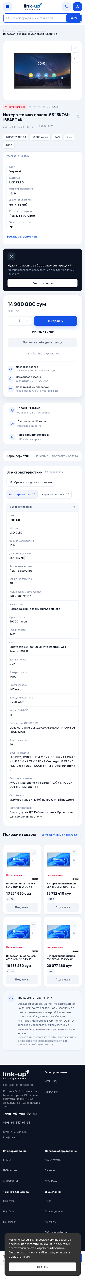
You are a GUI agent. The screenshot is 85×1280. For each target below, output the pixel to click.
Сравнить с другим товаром (33, 482)
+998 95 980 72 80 (20, 1114)
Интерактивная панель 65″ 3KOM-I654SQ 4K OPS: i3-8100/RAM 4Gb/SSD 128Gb (61, 957)
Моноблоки (9, 1222)
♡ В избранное (34, 353)
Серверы (50, 1170)
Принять (42, 1266)
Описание (41, 456)
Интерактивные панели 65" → (62, 835)
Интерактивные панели (30, 31)
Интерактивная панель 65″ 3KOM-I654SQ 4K (21, 885)
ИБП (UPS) (51, 1081)
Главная (8, 31)
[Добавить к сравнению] (33, 860)
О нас (48, 1201)
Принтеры (9, 1201)
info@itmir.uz (11, 1137)
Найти (73, 18)
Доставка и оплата (65, 456)
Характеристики (19, 456)
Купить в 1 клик (42, 332)
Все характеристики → (23, 236)
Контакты (50, 1222)
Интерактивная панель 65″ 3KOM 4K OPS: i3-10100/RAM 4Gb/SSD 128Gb (61, 885)
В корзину (55, 321)
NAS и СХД (51, 1180)
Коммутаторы (53, 1160)
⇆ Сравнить (53, 353)
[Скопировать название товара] (78, 116)
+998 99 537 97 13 (16, 1122)
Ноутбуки (8, 1211)
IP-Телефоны (10, 1170)
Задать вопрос (42, 283)
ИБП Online (51, 1091)
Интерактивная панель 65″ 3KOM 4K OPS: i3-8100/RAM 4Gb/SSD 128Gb (21, 957)
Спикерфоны (10, 1180)
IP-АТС (7, 1160)
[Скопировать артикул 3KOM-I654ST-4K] (33, 127)
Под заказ (22, 907)
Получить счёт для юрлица (42, 342)
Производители (54, 1211)
